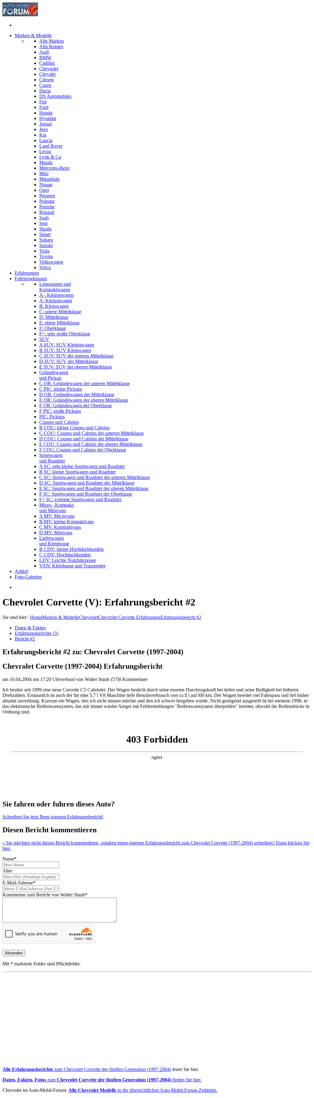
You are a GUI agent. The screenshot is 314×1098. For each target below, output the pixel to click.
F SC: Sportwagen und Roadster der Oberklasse (85, 494)
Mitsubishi (49, 179)
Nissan (45, 184)
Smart (45, 234)
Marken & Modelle (33, 35)
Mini (43, 173)
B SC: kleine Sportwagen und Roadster (77, 471)
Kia (42, 134)
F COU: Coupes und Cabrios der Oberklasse (82, 449)
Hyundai (47, 118)
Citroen (46, 79)
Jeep (43, 129)
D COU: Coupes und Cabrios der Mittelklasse (83, 438)
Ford (43, 107)
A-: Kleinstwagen (56, 295)
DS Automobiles (55, 96)
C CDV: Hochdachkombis (65, 554)
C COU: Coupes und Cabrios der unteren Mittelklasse (91, 433)
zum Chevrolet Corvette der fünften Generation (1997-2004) (86, 1069)
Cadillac (47, 63)
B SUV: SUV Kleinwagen (65, 350)
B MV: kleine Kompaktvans (66, 521)
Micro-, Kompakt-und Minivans (57, 507)
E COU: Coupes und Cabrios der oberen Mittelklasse (90, 444)
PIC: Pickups (52, 416)
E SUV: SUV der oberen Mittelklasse (75, 366)
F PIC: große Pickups (60, 411)
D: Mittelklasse (53, 317)
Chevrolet (48, 68)
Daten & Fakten (30, 627)
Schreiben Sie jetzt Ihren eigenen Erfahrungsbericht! (52, 816)
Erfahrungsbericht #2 (180, 617)
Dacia (45, 90)
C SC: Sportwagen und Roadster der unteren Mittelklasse (94, 477)
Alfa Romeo (51, 46)
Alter (7, 870)
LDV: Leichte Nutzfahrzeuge (67, 560)
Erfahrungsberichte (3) (36, 633)
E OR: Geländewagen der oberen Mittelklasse (83, 400)
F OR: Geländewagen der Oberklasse (75, 405)
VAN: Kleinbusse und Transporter (72, 565)
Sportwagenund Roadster (52, 458)
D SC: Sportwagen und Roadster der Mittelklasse (87, 482)
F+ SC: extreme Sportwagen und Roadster (80, 499)
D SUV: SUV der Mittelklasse (68, 361)
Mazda (45, 162)
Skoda (45, 228)
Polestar (47, 201)
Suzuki (46, 245)
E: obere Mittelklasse (59, 322)
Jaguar (45, 123)
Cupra (45, 85)
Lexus (45, 151)
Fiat (43, 101)
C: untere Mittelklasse (60, 311)
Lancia (45, 140)
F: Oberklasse (52, 328)
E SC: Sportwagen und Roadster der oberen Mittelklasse (93, 488)
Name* (9, 858)
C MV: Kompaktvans (60, 527)
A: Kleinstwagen (55, 300)
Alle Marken (51, 41)
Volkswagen (51, 262)
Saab (44, 217)
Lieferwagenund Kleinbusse (54, 540)
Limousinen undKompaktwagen (55, 286)
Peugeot (47, 195)
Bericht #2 (25, 638)
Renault (46, 212)
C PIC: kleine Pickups (60, 389)
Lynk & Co (50, 157)
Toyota (46, 256)
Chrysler (47, 74)
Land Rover (51, 146)
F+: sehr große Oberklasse (64, 333)
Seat (43, 223)
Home (36, 617)
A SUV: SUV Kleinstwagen (66, 344)
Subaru (46, 239)
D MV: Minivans (55, 532)
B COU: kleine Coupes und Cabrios (74, 427)
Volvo (45, 267)
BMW (45, 57)
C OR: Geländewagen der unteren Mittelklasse (84, 383)
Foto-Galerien (28, 576)
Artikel (21, 571)
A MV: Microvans (57, 516)
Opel (44, 190)
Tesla (44, 250)
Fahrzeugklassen (31, 278)
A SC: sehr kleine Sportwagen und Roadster (82, 466)
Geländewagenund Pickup (53, 375)
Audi (44, 52)
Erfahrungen (27, 273)
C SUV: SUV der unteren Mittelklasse (76, 355)
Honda (45, 112)
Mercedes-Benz (54, 168)
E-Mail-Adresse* (19, 882)
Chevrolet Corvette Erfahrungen (129, 617)
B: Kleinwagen (54, 306)
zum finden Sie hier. (101, 1079)
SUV (44, 339)
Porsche (47, 206)
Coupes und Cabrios (59, 422)
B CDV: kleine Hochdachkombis (71, 549)
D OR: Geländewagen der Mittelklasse (76, 394)
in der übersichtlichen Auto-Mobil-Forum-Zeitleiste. (142, 1090)
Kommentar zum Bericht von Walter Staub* (44, 894)
